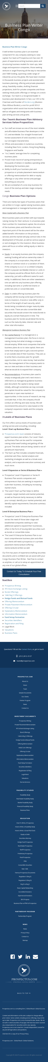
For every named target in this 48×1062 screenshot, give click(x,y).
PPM (25, 861)
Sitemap (25, 940)
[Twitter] (20, 956)
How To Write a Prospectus (25, 823)
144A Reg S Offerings (13, 595)
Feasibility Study (25, 795)
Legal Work (25, 774)
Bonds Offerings (11, 592)
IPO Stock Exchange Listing (16, 589)
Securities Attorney (25, 838)
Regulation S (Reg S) (25, 876)
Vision (25, 685)
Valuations (9, 630)
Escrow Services (25, 782)
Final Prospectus (25, 857)
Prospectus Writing (13, 585)
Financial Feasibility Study (25, 806)
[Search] (43, 6)
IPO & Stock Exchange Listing (25, 728)
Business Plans (11, 633)
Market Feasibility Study (25, 803)
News (25, 704)
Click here (5, 1034)
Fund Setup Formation (25, 763)
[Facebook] (12, 956)
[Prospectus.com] (6, 6)
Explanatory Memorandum (16, 611)
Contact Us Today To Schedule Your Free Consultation (24, 573)
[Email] (35, 956)
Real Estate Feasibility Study (25, 799)
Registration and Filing (14, 623)
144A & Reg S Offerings (25, 736)
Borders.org (29, 102)
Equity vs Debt (25, 834)
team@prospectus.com (26, 661)
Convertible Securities (25, 865)
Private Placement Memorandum (18, 604)
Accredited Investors (25, 892)
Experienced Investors (25, 896)
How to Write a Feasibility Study (25, 827)
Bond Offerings (25, 732)
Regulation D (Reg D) (25, 880)
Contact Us (25, 708)
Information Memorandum (16, 614)
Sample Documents (25, 693)
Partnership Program (25, 916)
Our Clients (25, 697)
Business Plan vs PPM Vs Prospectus (25, 903)
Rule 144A (25, 869)
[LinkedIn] (27, 956)
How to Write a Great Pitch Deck (25, 831)
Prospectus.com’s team (14, 434)
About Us (25, 681)
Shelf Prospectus (25, 850)
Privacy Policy (25, 933)
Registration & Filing (25, 771)
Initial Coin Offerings (25, 748)
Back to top (22, 993)
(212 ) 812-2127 (25, 656)
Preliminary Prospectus (25, 854)
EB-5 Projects (25, 899)
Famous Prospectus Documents (25, 873)
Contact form (27, 649)
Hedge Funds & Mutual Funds (25, 740)
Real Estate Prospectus (25, 846)
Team (25, 689)
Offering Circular (12, 608)
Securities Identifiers (13, 620)
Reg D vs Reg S (25, 884)
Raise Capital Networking (25, 888)
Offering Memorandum (14, 601)
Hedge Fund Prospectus (25, 842)
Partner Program (25, 700)
